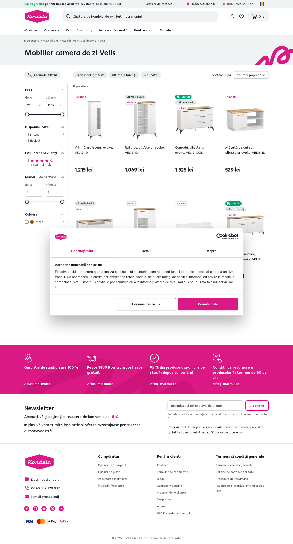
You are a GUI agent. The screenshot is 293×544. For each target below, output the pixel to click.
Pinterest (52, 508)
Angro (161, 506)
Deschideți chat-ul (203, 4)
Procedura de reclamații (232, 479)
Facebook (26, 508)
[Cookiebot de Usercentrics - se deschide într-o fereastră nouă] (219, 237)
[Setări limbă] (264, 4)
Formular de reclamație (172, 472)
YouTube (44, 508)
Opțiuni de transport (112, 465)
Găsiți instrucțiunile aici (227, 432)
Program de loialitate (171, 492)
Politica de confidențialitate (235, 472)
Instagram (35, 508)
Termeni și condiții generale (234, 465)
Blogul (161, 479)
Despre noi (164, 499)
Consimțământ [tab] (82, 251)
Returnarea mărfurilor (112, 479)
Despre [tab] (210, 251)
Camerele (51, 30)
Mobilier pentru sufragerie (79, 40)
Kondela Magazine (169, 486)
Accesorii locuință (113, 30)
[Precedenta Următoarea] (95, 120)
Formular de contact (158, 4)
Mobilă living (51, 40)
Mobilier (31, 30)
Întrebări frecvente (111, 486)
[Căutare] (67, 16)
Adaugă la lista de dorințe (112, 97)
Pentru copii (143, 30)
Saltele (165, 30)
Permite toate (208, 304)
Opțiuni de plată (109, 472)
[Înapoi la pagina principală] (37, 16)
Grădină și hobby (79, 30)
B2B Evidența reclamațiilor (175, 513)
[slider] (27, 114)
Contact (162, 465)
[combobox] (251, 75)
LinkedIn (61, 508)
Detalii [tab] (146, 251)
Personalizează (143, 304)
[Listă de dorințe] (241, 16)
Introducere (31, 40)
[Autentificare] (232, 16)
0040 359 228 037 (240, 4)
